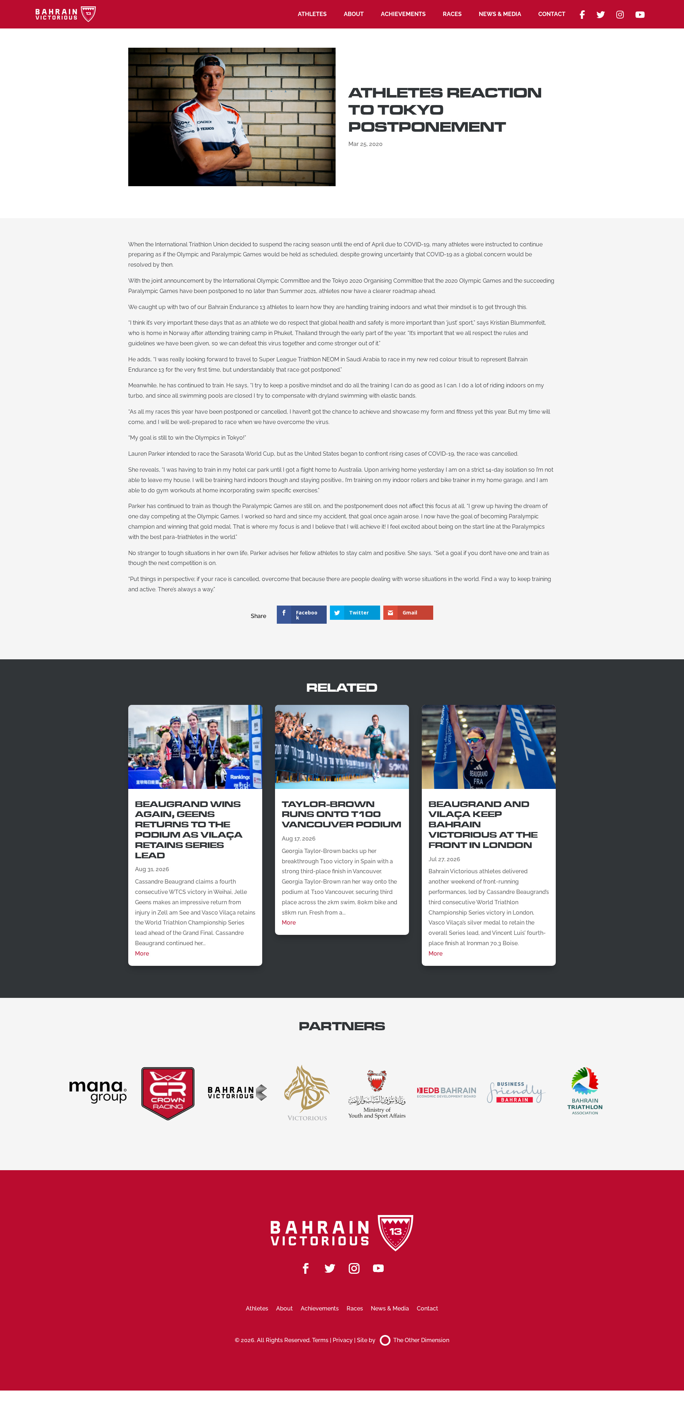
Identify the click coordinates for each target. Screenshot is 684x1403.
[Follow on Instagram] (354, 1268)
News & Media (500, 14)
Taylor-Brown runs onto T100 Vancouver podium (341, 815)
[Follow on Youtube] (378, 1268)
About (354, 14)
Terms (320, 1340)
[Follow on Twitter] (330, 1268)
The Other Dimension (421, 1340)
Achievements (403, 14)
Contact (551, 14)
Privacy (343, 1340)
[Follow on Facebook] (305, 1268)
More (142, 953)
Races (452, 14)
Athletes (312, 14)
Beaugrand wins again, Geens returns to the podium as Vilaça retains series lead (189, 830)
